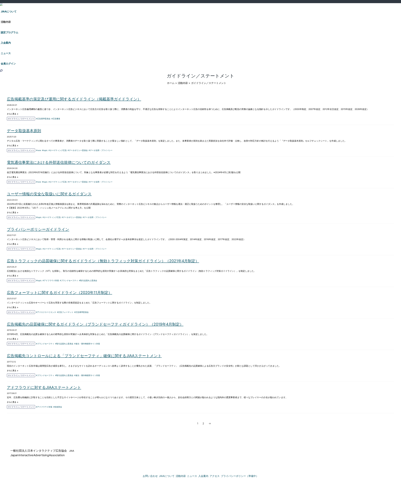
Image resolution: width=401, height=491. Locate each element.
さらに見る (11, 114)
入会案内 (203, 476)
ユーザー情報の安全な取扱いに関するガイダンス (49, 194)
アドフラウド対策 (51, 280)
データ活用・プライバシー (101, 150)
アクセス (215, 476)
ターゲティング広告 (58, 150)
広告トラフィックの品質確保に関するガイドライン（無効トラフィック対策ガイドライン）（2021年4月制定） (103, 261)
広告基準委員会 (43, 118)
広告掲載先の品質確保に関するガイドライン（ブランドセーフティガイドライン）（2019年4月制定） (95, 324)
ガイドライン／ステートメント (21, 118)
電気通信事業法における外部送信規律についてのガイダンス (59, 162)
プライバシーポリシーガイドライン (38, 229)
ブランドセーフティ (69, 280)
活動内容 (183, 83)
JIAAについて (166, 476)
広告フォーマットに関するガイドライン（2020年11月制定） (59, 292)
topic (45, 150)
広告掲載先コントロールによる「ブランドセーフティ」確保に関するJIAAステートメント (84, 355)
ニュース (192, 476)
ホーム (170, 83)
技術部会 (58, 407)
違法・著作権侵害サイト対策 (88, 343)
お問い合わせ (150, 476)
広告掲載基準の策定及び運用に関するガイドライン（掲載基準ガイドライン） (74, 99)
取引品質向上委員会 (88, 280)
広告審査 (56, 118)
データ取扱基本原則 (24, 130)
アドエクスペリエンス (46, 312)
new (39, 150)
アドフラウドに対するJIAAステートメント (44, 387)
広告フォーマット (65, 312)
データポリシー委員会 (78, 150)
